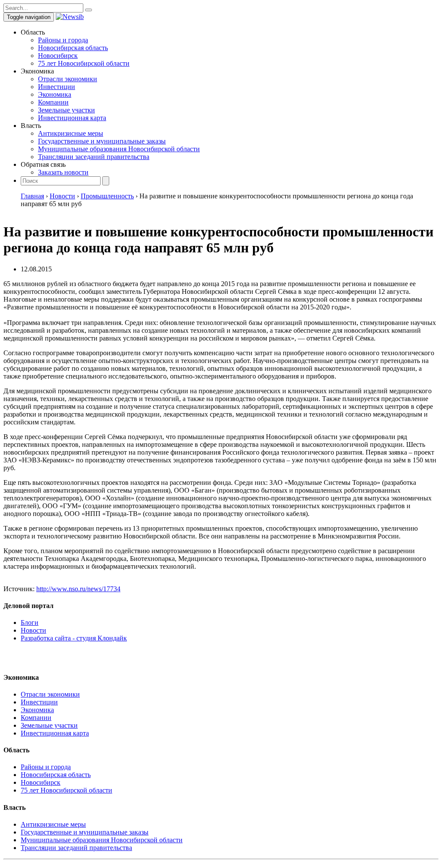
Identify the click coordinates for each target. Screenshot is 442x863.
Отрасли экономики (67, 79)
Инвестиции (56, 86)
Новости (33, 630)
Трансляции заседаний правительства (93, 156)
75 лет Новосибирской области (83, 63)
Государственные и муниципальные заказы (102, 141)
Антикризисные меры (70, 133)
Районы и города (63, 40)
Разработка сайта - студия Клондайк (74, 638)
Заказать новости (63, 172)
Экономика (54, 94)
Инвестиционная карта (72, 117)
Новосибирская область (73, 47)
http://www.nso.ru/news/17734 (78, 588)
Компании (53, 102)
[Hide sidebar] (88, 10)
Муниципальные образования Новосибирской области (119, 149)
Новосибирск (58, 55)
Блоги (29, 622)
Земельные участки (66, 110)
